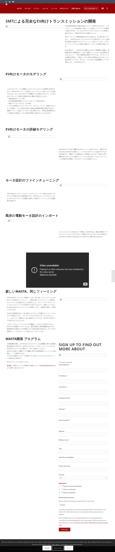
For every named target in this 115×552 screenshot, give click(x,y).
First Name (63, 376)
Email (63, 505)
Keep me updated (69, 493)
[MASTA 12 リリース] (113, 276)
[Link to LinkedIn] (9, 1)
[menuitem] (19, 8)
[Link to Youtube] (13, 1)
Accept (47, 548)
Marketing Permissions (66, 497)
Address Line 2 (64, 440)
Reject (69, 548)
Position (62, 409)
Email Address (64, 365)
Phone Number (64, 420)
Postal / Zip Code (64, 466)
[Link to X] (6, 1)
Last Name (63, 387)
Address (61, 431)
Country (61, 475)
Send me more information (72, 486)
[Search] (107, 8)
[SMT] (8, 8)
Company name (65, 398)
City (60, 449)
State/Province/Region (66, 457)
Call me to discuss (69, 489)
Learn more (58, 548)
